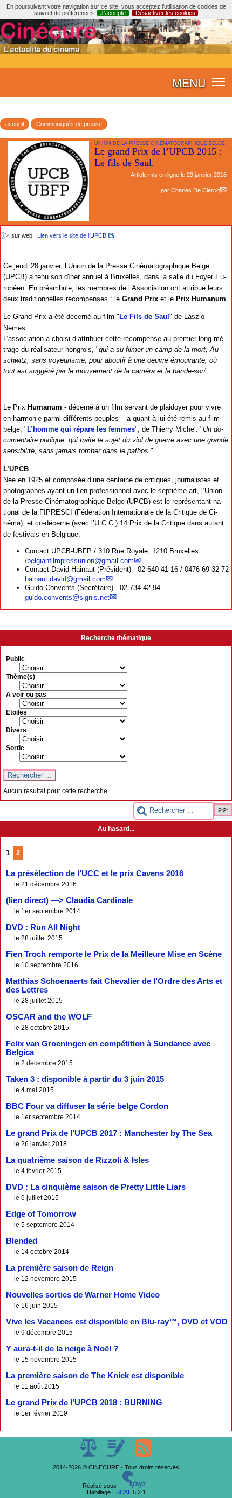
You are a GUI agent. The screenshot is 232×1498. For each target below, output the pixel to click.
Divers (16, 730)
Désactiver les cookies (165, 13)
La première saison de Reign (59, 1268)
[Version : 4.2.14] (133, 1485)
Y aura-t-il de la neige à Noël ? (62, 1348)
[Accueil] (116, 52)
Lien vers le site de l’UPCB (71, 235)
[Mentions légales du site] (89, 1454)
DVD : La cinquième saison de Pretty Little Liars (96, 1187)
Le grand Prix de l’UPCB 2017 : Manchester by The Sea (109, 1133)
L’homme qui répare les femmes (81, 429)
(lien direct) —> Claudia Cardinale (69, 900)
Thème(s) (20, 677)
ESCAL (121, 1492)
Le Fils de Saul (144, 317)
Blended (21, 1241)
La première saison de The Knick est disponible (95, 1375)
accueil (14, 124)
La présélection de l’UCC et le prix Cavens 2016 (94, 873)
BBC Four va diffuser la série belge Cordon (87, 1106)
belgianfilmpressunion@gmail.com (80, 561)
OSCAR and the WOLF (49, 1016)
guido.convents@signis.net (67, 597)
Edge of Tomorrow (41, 1214)
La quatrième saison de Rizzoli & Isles (77, 1160)
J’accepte (113, 13)
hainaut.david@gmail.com (65, 579)
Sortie (15, 748)
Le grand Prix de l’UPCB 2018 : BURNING (84, 1402)
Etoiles (16, 712)
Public (15, 659)
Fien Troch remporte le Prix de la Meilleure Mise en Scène (114, 954)
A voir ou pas (26, 694)
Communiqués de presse (69, 124)
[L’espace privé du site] (117, 1454)
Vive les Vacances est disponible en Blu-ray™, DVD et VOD (117, 1321)
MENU (189, 82)
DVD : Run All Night (43, 927)
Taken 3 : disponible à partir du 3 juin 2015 (85, 1079)
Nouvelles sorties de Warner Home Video (83, 1295)
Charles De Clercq (195, 190)
